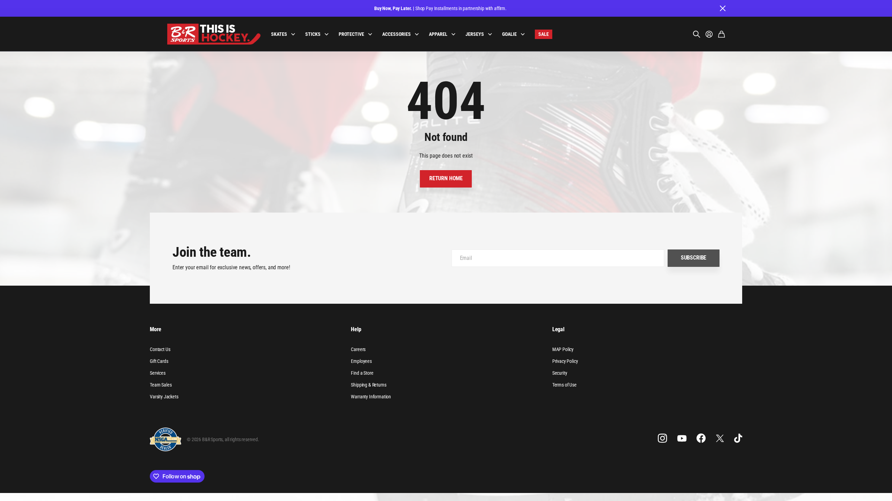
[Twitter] (720, 438)
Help (356, 329)
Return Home (446, 178)
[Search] (696, 34)
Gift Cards (159, 361)
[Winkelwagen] (721, 34)
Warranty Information (371, 396)
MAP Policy (563, 349)
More (155, 329)
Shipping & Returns (368, 385)
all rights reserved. (242, 439)
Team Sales (160, 385)
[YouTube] (681, 438)
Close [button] (722, 8)
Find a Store (362, 373)
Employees (361, 361)
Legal (558, 329)
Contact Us (160, 349)
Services (158, 373)
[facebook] (701, 438)
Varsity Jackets (164, 396)
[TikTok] (738, 438)
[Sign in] (709, 34)
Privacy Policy (565, 361)
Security (559, 373)
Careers (358, 349)
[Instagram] (662, 438)
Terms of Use (564, 385)
